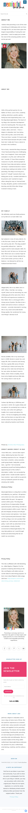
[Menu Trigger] (25, 2)
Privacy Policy (14, 797)
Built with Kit (14, 701)
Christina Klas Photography (16, 445)
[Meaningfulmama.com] (14, 8)
